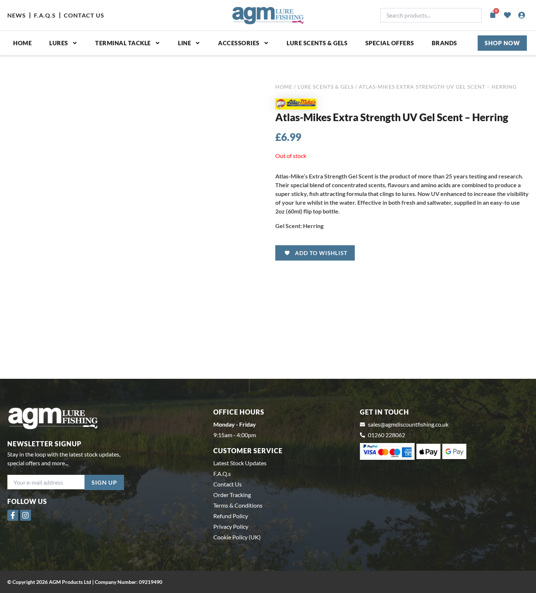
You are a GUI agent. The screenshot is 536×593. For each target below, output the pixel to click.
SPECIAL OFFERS (389, 42)
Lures (58, 42)
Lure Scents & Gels (317, 42)
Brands (444, 42)
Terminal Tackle (123, 42)
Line (184, 42)
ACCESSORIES (239, 42)
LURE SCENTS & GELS (326, 87)
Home (22, 42)
